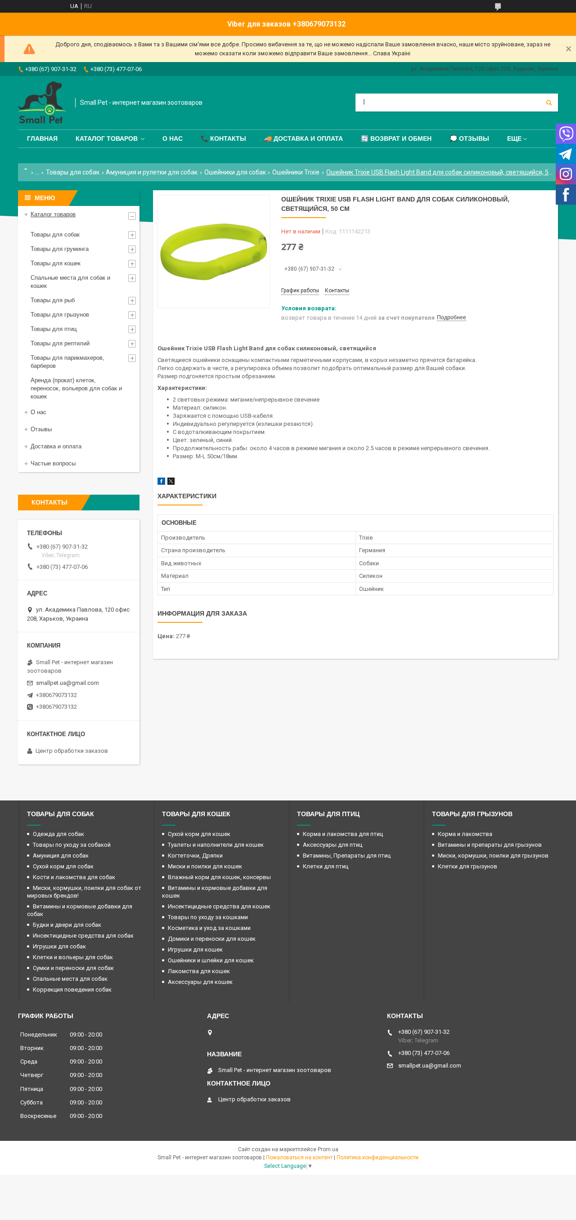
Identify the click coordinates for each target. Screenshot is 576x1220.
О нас (172, 138)
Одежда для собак (58, 834)
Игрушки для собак (59, 946)
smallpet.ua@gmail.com (67, 682)
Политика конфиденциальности (377, 1157)
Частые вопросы (53, 463)
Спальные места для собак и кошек (70, 281)
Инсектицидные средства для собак (83, 935)
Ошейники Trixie (296, 172)
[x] (171, 482)
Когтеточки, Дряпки (195, 855)
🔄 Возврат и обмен (396, 138)
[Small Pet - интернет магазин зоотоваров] (42, 102)
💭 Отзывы (469, 138)
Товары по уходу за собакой (72, 844)
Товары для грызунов (60, 314)
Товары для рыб (53, 300)
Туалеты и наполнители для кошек (216, 844)
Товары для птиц (53, 329)
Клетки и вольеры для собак (73, 957)
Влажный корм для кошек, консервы (219, 877)
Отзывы (41, 429)
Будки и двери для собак (67, 924)
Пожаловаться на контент (299, 1157)
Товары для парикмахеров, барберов (67, 361)
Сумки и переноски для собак (73, 968)
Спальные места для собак (70, 978)
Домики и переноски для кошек (212, 938)
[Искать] (549, 103)
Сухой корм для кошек (199, 834)
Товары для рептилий (60, 343)
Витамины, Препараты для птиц (347, 855)
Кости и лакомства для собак (74, 877)
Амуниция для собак (61, 855)
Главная (42, 138)
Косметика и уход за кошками (209, 928)
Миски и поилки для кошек (205, 866)
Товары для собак (72, 172)
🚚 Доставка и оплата (303, 138)
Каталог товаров (107, 138)
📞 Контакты (223, 138)
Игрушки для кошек (195, 949)
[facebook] (161, 482)
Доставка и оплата (56, 446)
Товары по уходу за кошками (208, 917)
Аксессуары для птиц (332, 844)
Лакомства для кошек (199, 971)
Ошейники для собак (235, 172)
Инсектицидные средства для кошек (219, 906)
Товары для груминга (60, 249)
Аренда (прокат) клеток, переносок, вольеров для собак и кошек (76, 388)
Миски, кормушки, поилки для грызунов (493, 855)
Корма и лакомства (465, 834)
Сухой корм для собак (63, 866)
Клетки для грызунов (467, 866)
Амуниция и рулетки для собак (152, 172)
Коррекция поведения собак (72, 989)
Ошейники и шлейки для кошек (211, 960)
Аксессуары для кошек (200, 982)
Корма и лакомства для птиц (343, 834)
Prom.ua (328, 1149)
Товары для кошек (56, 263)
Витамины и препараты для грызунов (490, 844)
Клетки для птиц (325, 866)
